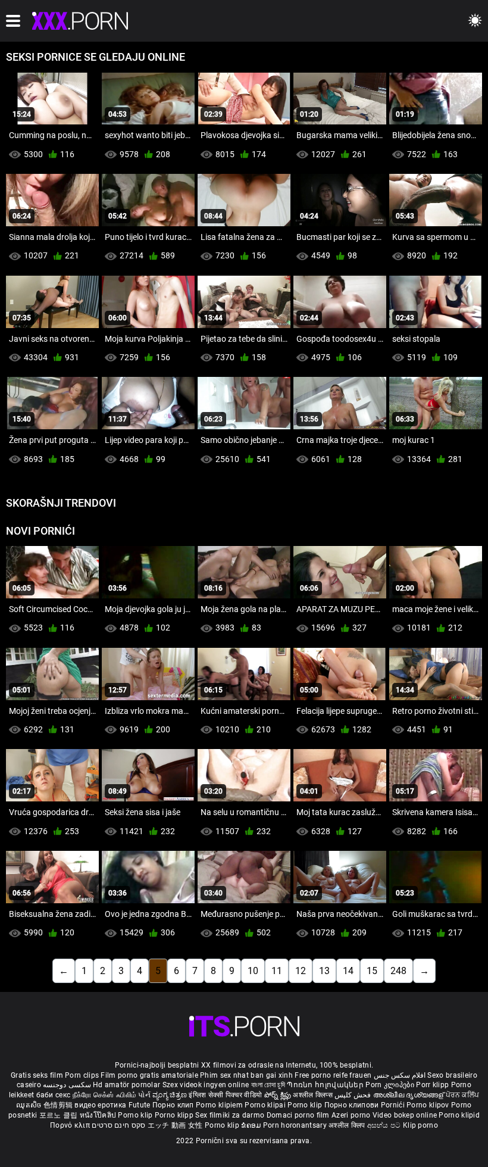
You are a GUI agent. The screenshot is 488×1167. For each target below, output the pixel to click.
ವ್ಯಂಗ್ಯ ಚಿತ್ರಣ (170, 1095)
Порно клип (174, 1105)
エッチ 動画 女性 (175, 1125)
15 (372, 970)
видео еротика (100, 1105)
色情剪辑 (59, 1105)
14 (348, 970)
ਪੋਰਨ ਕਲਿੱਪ (462, 1095)
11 (276, 970)
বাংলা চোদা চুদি (268, 1085)
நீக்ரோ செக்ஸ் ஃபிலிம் (105, 1095)
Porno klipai (266, 1105)
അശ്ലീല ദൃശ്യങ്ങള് (409, 1095)
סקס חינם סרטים (118, 1125)
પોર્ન (144, 1095)
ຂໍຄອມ (252, 1125)
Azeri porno (352, 1115)
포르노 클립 (59, 1115)
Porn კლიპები (390, 1085)
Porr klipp (433, 1085)
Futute (140, 1105)
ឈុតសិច (29, 1105)
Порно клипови (352, 1105)
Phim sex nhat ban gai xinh (246, 1075)
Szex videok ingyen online (205, 1085)
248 (398, 970)
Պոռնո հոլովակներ (326, 1085)
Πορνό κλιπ (71, 1125)
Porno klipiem (220, 1105)
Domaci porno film (298, 1115)
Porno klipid (459, 1115)
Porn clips (83, 1075)
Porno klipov (428, 1105)
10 (253, 970)
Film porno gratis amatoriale (149, 1075)
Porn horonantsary (296, 1125)
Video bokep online (405, 1115)
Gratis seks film (37, 1075)
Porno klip (305, 1105)
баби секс (53, 1095)
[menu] (13, 21)
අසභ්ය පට (385, 1125)
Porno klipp (175, 1115)
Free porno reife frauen (333, 1075)
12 (300, 970)
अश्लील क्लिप (348, 1125)
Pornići (393, 1105)
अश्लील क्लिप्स (313, 1095)
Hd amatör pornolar (126, 1085)
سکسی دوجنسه (66, 1085)
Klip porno (420, 1125)
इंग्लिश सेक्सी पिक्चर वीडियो (225, 1095)
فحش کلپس (353, 1095)
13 (324, 970)
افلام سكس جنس (400, 1075)
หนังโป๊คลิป (99, 1115)
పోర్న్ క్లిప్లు (278, 1095)
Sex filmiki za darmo (229, 1115)
